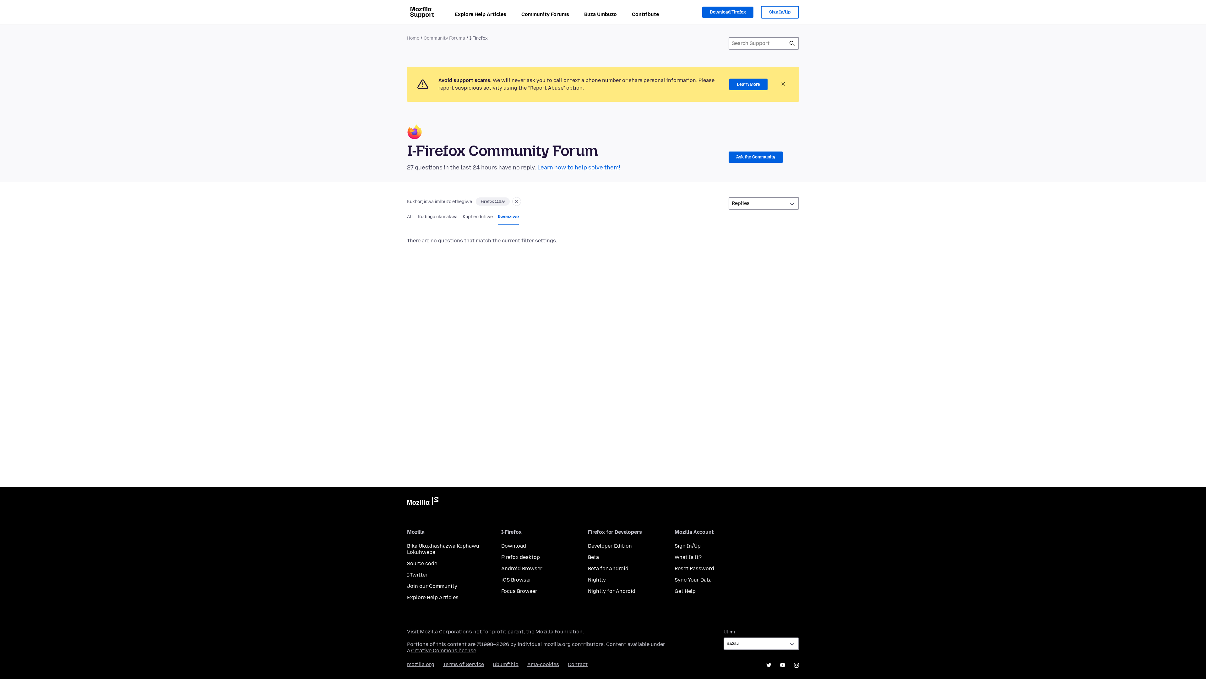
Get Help (685, 591)
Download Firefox (728, 12)
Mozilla (422, 502)
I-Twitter (417, 575)
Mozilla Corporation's (446, 632)
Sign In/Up (780, 12)
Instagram (796, 665)
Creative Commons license (443, 651)
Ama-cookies (543, 664)
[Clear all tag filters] (516, 201)
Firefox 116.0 (493, 201)
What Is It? (688, 557)
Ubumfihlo (506, 664)
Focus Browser (519, 591)
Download (513, 546)
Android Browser (521, 568)
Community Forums (545, 14)
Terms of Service (463, 664)
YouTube (782, 665)
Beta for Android (608, 568)
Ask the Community (755, 157)
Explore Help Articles (480, 14)
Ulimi (729, 632)
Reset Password (694, 568)
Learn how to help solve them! (578, 167)
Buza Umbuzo (600, 14)
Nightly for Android (611, 591)
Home (413, 38)
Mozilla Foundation (559, 632)
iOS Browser (516, 580)
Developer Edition (610, 546)
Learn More (748, 84)
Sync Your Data (693, 580)
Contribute (645, 14)
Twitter (768, 665)
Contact (578, 664)
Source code (422, 563)
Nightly (597, 580)
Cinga (792, 43)
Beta (593, 557)
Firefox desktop (520, 557)
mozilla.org (420, 664)
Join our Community (432, 586)
